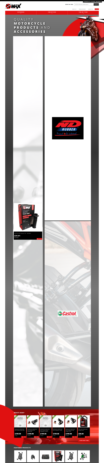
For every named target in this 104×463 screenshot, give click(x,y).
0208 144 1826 (69, 4)
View (40, 238)
